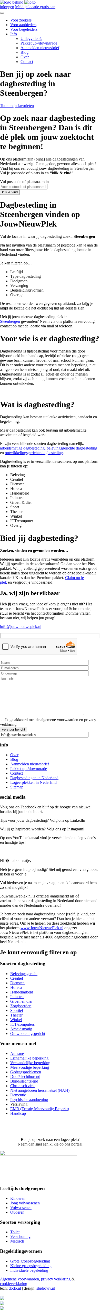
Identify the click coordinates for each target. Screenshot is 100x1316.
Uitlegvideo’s (31, 38)
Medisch (17, 1241)
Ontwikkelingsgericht (27, 1033)
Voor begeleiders (23, 29)
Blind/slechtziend (24, 1081)
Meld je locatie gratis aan (35, 7)
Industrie (17, 996)
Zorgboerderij (21, 1006)
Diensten (17, 983)
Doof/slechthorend (25, 1076)
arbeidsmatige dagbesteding (22, 448)
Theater (16, 1015)
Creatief (16, 978)
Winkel (16, 1020)
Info (13, 34)
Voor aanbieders (23, 25)
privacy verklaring (56, 1279)
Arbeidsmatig (21, 1029)
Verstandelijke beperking (30, 1063)
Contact (27, 61)
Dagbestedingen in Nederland (34, 778)
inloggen (7, 7)
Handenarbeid (21, 992)
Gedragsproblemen (25, 1072)
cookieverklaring (13, 1283)
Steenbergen (10, 321)
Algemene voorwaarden (19, 1279)
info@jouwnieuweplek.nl (20, 626)
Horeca (16, 987)
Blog (24, 52)
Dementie (18, 1095)
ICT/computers (22, 1024)
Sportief (16, 1010)
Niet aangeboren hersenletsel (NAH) (39, 1090)
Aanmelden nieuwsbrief (40, 48)
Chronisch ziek (22, 1086)
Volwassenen (21, 1207)
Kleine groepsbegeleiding (31, 1266)
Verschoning (20, 1236)
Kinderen (17, 1198)
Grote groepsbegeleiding (30, 1261)
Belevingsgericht (23, 973)
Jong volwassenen (25, 1203)
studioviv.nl (45, 1288)
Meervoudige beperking (29, 1067)
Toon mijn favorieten (17, 105)
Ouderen (17, 1212)
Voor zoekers (21, 20)
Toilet (14, 1232)
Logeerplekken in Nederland (33, 782)
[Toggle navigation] (2, 13)
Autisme (17, 1053)
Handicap (18, 1113)
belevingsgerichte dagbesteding (72, 448)
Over (25, 57)
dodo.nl (15, 1288)
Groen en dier (21, 1001)
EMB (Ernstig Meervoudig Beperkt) (39, 1109)
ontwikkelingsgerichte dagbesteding (34, 453)
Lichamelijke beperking (29, 1058)
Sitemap (16, 787)
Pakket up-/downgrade (39, 43)
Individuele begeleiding (29, 1270)
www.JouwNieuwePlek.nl (42, 928)
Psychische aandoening (29, 1099)
